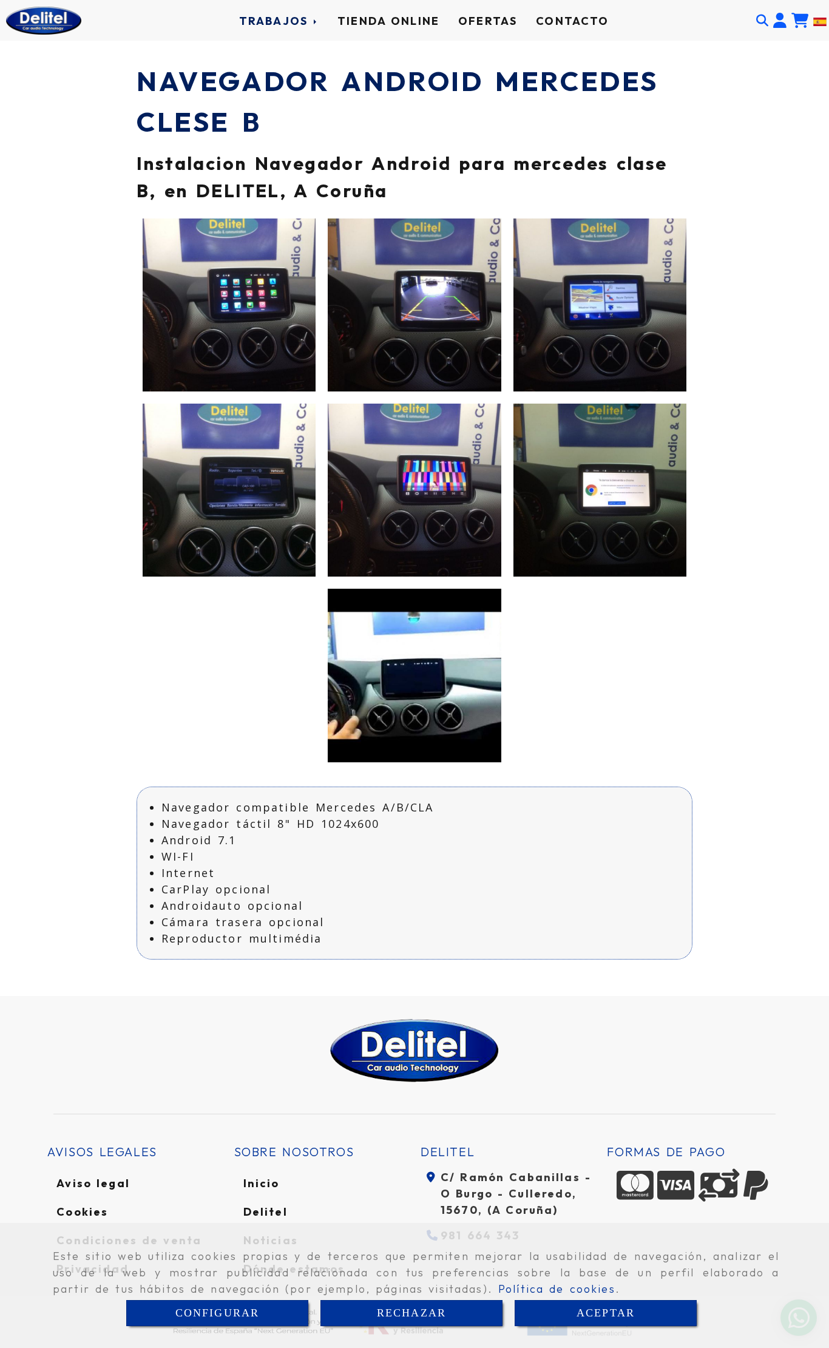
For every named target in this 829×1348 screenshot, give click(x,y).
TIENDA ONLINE (388, 21)
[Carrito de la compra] (800, 21)
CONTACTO (572, 21)
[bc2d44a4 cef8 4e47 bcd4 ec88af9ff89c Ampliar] (414, 490)
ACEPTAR (606, 1313)
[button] (780, 21)
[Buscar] (762, 20)
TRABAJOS (276, 21)
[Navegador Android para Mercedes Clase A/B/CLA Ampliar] (414, 675)
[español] (820, 20)
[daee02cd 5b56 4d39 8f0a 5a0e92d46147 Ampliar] (599, 304)
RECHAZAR (411, 1313)
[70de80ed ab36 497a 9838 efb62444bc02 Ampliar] (599, 490)
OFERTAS (487, 21)
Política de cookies (556, 1289)
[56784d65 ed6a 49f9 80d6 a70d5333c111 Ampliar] (414, 304)
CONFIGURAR (217, 1313)
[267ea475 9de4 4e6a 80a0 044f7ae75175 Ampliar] (229, 304)
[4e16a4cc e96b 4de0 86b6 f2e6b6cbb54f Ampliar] (229, 490)
